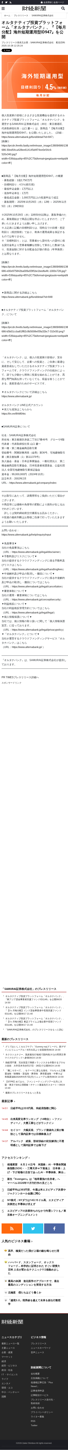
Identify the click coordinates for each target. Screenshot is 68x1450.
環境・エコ (7, 1387)
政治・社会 (7, 1370)
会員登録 (47, 2)
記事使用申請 (37, 1390)
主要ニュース (8, 1348)
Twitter (34, 1425)
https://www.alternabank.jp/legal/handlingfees (37, 569)
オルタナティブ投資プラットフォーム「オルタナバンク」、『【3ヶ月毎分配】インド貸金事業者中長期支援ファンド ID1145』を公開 (35, 1010)
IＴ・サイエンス (10, 1374)
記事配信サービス (40, 1395)
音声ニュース (37, 1352)
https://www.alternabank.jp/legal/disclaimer (36, 552)
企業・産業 (7, 1352)
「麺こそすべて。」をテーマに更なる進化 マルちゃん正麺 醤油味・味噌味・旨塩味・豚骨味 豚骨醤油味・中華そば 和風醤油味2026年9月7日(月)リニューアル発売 (36, 1073)
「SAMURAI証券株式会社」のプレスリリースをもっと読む (34, 1029)
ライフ (5, 1379)
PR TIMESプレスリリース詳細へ (20, 677)
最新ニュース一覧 (10, 1343)
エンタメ (6, 1383)
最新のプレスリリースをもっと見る (23, 1092)
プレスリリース (21, 15)
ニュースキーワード (41, 1348)
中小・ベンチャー (10, 1392)
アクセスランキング (15, 1157)
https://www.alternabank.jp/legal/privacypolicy (37, 629)
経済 (4, 1361)
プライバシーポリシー (42, 1412)
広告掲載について (40, 1378)
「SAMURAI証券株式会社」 (18, 988)
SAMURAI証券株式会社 (42, 15)
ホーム (7, 15)
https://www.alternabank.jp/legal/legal (33, 612)
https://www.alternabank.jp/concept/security (36, 599)
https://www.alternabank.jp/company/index (32, 482)
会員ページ (59, 2)
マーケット (7, 1357)
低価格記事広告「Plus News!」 (42, 1384)
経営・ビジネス (9, 1365)
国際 (4, 1396)
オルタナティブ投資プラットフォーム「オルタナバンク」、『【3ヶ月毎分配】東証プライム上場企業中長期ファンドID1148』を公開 (35, 1021)
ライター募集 (37, 1416)
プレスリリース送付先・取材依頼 (43, 1401)
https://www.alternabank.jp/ (17, 396)
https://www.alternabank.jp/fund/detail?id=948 (27, 297)
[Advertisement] (34, 839)
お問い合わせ (37, 1407)
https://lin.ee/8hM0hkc (14, 413)
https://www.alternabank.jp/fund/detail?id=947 (27, 137)
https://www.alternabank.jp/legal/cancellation (37, 586)
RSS (33, 1421)
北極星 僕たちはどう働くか (24, 1292)
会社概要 (35, 1373)
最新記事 (7, 1101)
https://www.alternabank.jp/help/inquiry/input (26, 534)
